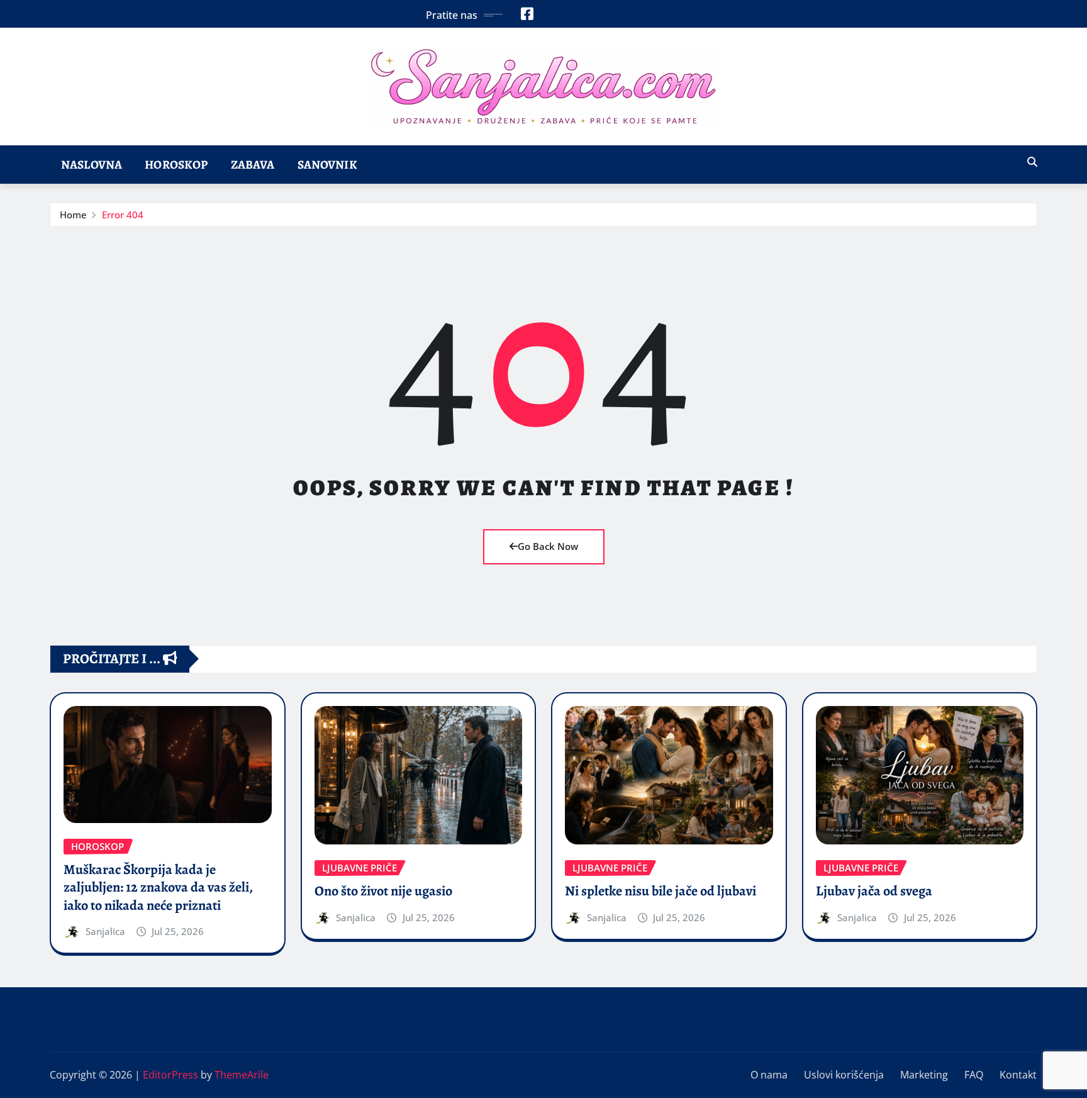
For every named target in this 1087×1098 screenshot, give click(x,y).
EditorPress (170, 1075)
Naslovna (91, 164)
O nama (769, 1075)
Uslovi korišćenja (844, 1075)
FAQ (973, 1075)
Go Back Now (548, 546)
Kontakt (1018, 1075)
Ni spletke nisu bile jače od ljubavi (660, 891)
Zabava (253, 164)
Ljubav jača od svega (874, 891)
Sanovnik (327, 164)
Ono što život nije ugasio (383, 891)
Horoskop (176, 164)
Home (73, 214)
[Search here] (1032, 162)
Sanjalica (105, 931)
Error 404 (122, 214)
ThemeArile (242, 1075)
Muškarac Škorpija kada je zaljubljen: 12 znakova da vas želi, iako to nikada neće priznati (158, 887)
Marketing (924, 1075)
